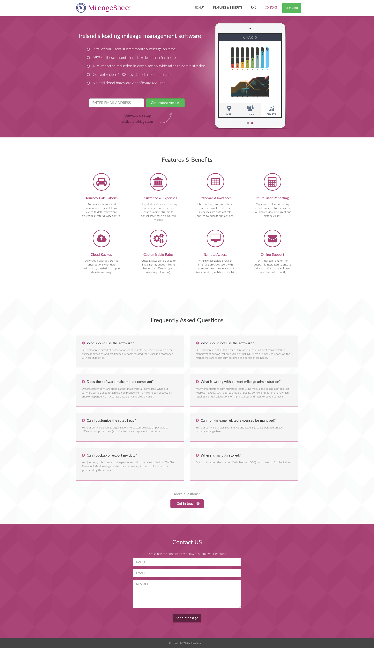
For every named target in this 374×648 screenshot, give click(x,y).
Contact (271, 7)
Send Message (187, 618)
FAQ (253, 7)
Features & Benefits (227, 7)
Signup (199, 7)
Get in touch (186, 503)
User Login (291, 8)
